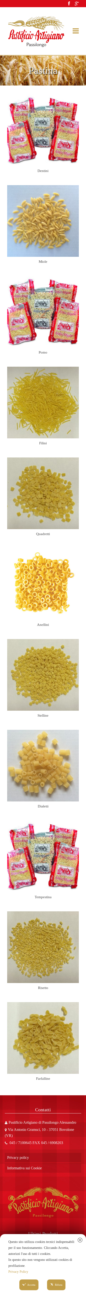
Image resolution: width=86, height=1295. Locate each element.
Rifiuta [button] (58, 1284)
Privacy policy (18, 1157)
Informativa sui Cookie (24, 1168)
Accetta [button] (31, 1284)
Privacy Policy (18, 1272)
